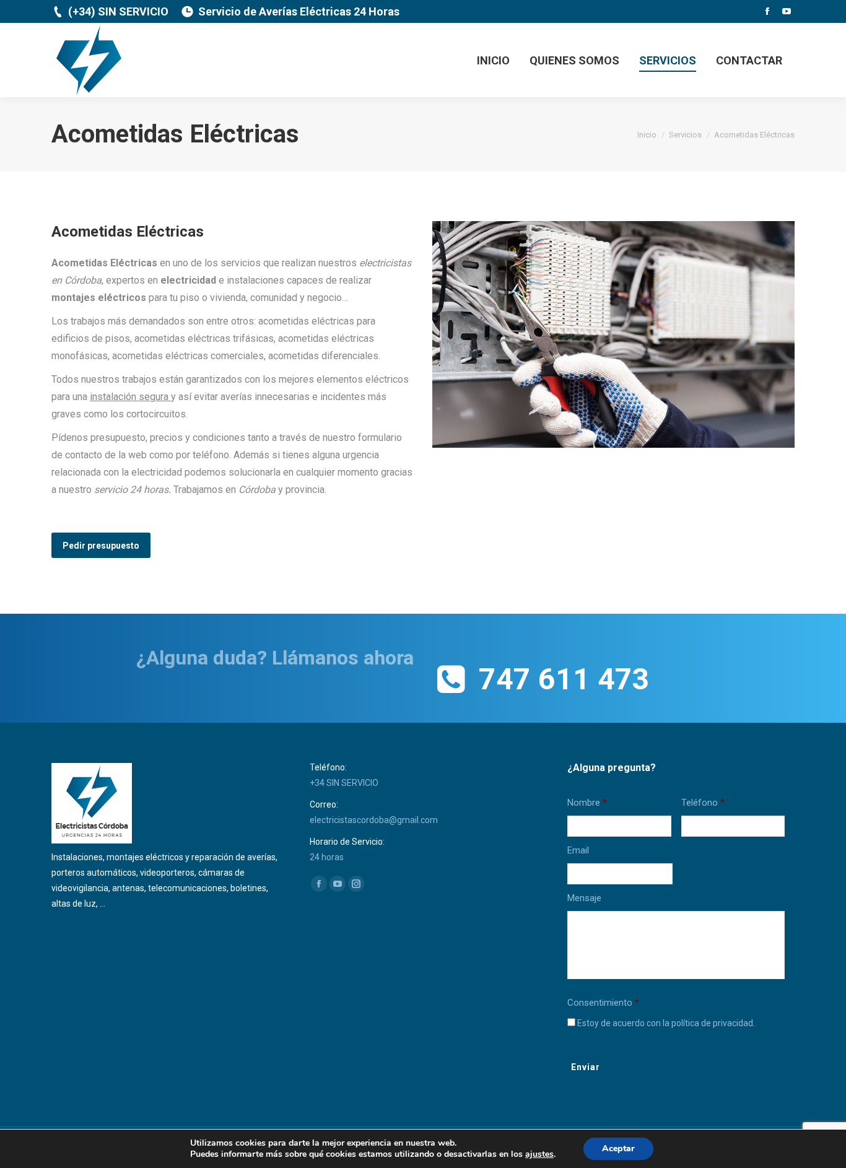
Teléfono (703, 802)
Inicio (646, 134)
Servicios (685, 134)
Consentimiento (603, 1002)
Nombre (587, 802)
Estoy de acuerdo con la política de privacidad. (666, 1023)
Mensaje (584, 898)
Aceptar (618, 1148)
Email (578, 850)
